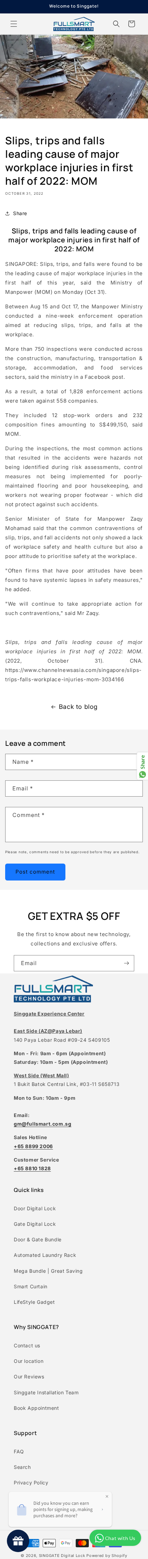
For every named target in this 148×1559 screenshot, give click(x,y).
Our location (28, 1361)
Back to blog (78, 706)
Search (22, 1467)
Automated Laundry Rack (45, 1255)
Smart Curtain (30, 1286)
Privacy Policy (31, 1482)
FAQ (19, 1451)
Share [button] (20, 213)
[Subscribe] (126, 963)
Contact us (27, 1345)
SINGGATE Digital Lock (62, 1555)
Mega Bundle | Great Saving (48, 1271)
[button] (13, 23)
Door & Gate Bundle (38, 1239)
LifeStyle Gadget (34, 1302)
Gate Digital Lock (35, 1224)
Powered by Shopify (106, 1555)
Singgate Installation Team (46, 1392)
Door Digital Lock (35, 1208)
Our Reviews (29, 1376)
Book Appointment (36, 1408)
